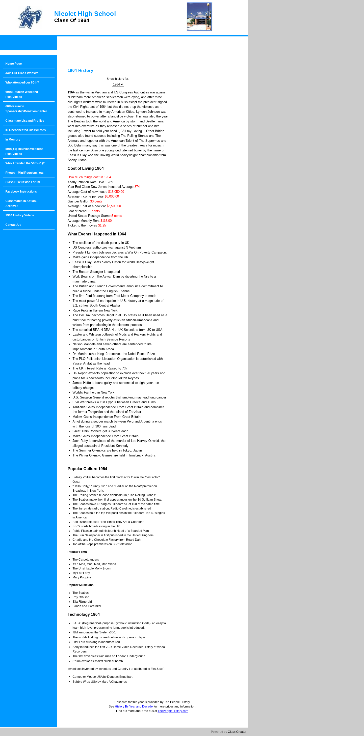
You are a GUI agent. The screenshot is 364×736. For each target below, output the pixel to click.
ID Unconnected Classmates (25, 130)
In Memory (12, 139)
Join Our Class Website (21, 73)
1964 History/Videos (19, 215)
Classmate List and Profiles (24, 120)
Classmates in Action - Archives (21, 203)
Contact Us (13, 224)
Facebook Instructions (21, 191)
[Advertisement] (29, 311)
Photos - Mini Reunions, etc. (24, 172)
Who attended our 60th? (22, 82)
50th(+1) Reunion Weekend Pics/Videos (24, 151)
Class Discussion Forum (22, 182)
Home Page (13, 63)
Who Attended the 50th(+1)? (25, 163)
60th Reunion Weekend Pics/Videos (21, 94)
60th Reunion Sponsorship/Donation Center (26, 109)
